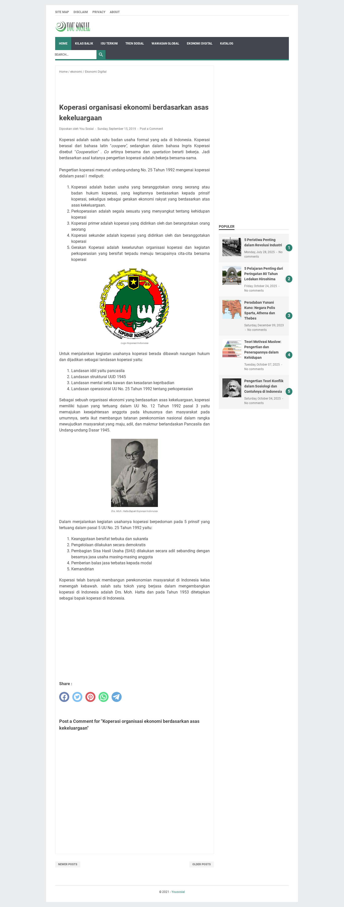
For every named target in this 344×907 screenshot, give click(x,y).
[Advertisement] (147, 85)
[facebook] (64, 697)
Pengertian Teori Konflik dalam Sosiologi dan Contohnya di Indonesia (263, 386)
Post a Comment (151, 129)
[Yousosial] (72, 26)
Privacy (98, 12)
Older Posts (201, 864)
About (115, 12)
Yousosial (178, 892)
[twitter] (77, 697)
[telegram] (117, 697)
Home (63, 43)
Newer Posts (67, 864)
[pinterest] (90, 697)
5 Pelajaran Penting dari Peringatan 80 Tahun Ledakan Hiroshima (263, 273)
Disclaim (81, 12)
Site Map (62, 12)
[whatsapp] (103, 697)
